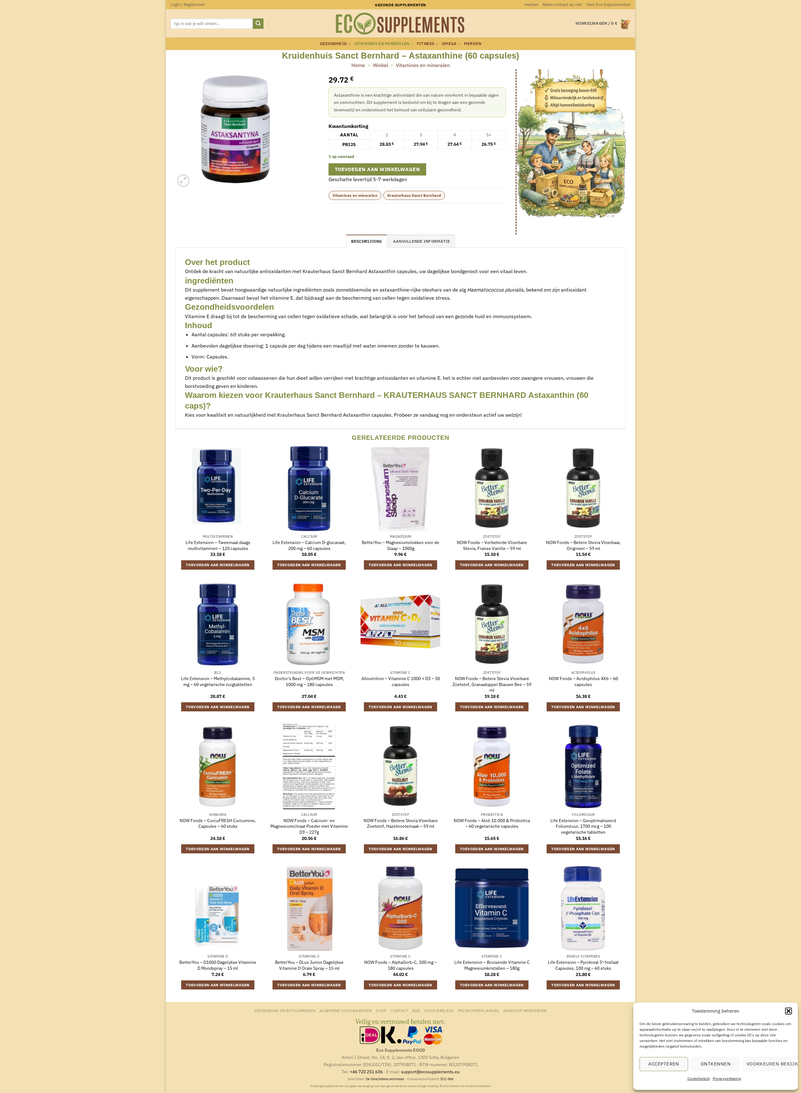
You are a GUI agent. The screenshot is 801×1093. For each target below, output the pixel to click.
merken (531, 4)
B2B (416, 1010)
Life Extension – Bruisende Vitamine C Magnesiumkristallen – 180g (492, 965)
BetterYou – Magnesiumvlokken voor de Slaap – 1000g (400, 545)
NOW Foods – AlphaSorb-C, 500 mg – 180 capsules (400, 965)
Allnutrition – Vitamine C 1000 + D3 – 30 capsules (400, 681)
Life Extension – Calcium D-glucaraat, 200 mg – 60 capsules (309, 545)
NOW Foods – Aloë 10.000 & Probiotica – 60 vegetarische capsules (492, 823)
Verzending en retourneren (284, 1010)
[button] (788, 1011)
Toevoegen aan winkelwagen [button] (218, 564)
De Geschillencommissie (385, 1079)
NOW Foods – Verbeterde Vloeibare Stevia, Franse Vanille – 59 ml (492, 545)
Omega (449, 43)
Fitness (426, 43)
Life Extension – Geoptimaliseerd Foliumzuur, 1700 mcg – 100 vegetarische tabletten (583, 826)
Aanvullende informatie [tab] (421, 241)
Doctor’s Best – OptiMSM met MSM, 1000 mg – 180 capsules (309, 681)
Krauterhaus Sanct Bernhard (414, 195)
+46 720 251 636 (366, 1072)
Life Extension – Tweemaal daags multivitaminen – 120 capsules (218, 545)
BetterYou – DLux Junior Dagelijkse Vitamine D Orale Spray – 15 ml (309, 965)
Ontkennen (716, 1064)
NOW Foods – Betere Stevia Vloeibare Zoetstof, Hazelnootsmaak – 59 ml (401, 823)
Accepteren (663, 1064)
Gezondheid (333, 43)
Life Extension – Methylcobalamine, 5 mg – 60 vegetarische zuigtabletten (218, 681)
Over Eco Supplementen (608, 4)
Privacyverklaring (727, 1078)
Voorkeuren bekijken (769, 1064)
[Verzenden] (258, 23)
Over (381, 1010)
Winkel (380, 65)
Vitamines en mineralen (382, 43)
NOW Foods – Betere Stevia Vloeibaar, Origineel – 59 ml (583, 545)
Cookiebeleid (698, 1078)
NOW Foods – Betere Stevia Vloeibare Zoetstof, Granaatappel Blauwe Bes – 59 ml (491, 684)
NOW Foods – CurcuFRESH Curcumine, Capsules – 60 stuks (218, 823)
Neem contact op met (562, 4)
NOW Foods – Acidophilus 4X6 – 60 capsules (583, 681)
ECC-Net (447, 1079)
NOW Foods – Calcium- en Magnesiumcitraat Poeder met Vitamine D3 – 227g (309, 826)
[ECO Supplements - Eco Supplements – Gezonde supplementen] (400, 23)
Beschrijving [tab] (366, 241)
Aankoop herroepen (525, 1010)
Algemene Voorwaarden (345, 1010)
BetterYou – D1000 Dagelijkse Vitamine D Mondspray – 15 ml (217, 965)
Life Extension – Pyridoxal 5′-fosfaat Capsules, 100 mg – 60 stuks (583, 965)
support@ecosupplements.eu (430, 1072)
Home (358, 65)
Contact (399, 1010)
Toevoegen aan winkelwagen (377, 169)
